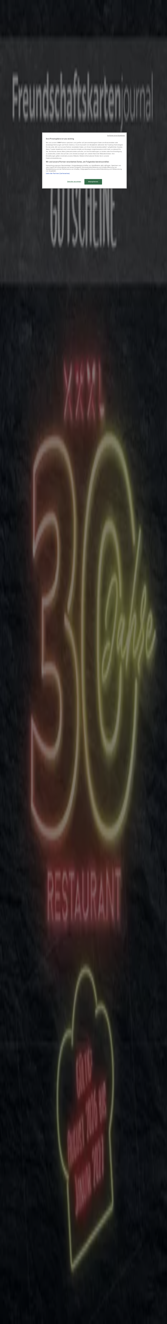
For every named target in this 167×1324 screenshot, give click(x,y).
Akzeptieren (93, 182)
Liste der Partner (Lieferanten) (58, 173)
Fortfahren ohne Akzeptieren (116, 135)
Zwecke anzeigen (74, 181)
